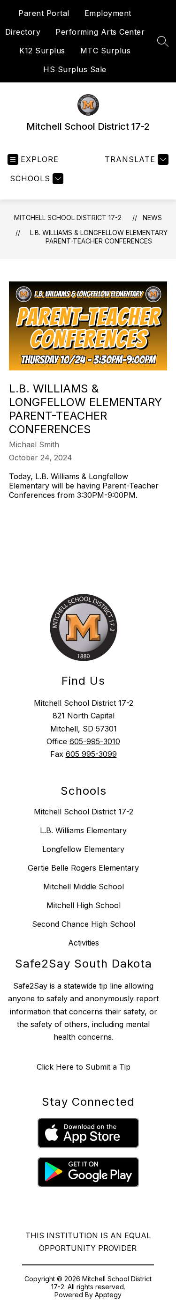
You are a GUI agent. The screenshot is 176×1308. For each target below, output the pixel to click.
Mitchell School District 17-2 (68, 218)
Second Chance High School (83, 924)
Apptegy (108, 1295)
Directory (23, 32)
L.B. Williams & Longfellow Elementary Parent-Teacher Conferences (99, 237)
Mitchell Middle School (83, 886)
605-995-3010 (94, 741)
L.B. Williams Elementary (83, 830)
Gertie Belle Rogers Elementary (83, 867)
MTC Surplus (105, 50)
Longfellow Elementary (83, 849)
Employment (107, 13)
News (152, 218)
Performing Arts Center (100, 32)
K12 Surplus (42, 50)
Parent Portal (43, 13)
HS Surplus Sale (75, 69)
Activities (83, 942)
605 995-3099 (91, 754)
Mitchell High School (83, 905)
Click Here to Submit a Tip (83, 1067)
